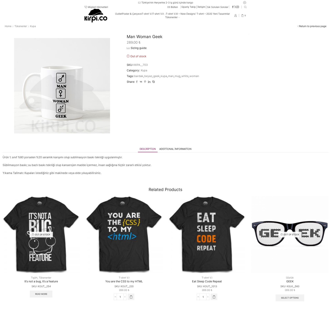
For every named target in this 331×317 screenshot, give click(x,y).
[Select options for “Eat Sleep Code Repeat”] (214, 297)
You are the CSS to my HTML (124, 281)
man (171, 76)
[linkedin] (149, 81)
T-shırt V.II (158, 13)
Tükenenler (171, 17)
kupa (164, 76)
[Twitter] (235, 7)
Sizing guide (139, 48)
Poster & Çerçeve (132, 13)
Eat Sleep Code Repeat (207, 281)
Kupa (33, 26)
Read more (41, 294)
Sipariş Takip (188, 6)
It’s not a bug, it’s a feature (41, 281)
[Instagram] (238, 7)
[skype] (153, 81)
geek (156, 76)
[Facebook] (233, 7)
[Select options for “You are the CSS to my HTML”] (131, 297)
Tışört (34, 277)
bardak (138, 76)
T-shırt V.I (147, 13)
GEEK (290, 281)
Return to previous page (312, 26)
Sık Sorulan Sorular (217, 7)
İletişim (201, 6)
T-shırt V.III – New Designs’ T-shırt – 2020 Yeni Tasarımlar (198, 13)
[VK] (141, 81)
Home (8, 26)
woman (194, 76)
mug (177, 76)
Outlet (118, 13)
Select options (290, 297)
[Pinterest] (145, 81)
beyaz (148, 76)
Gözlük (290, 277)
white (184, 76)
